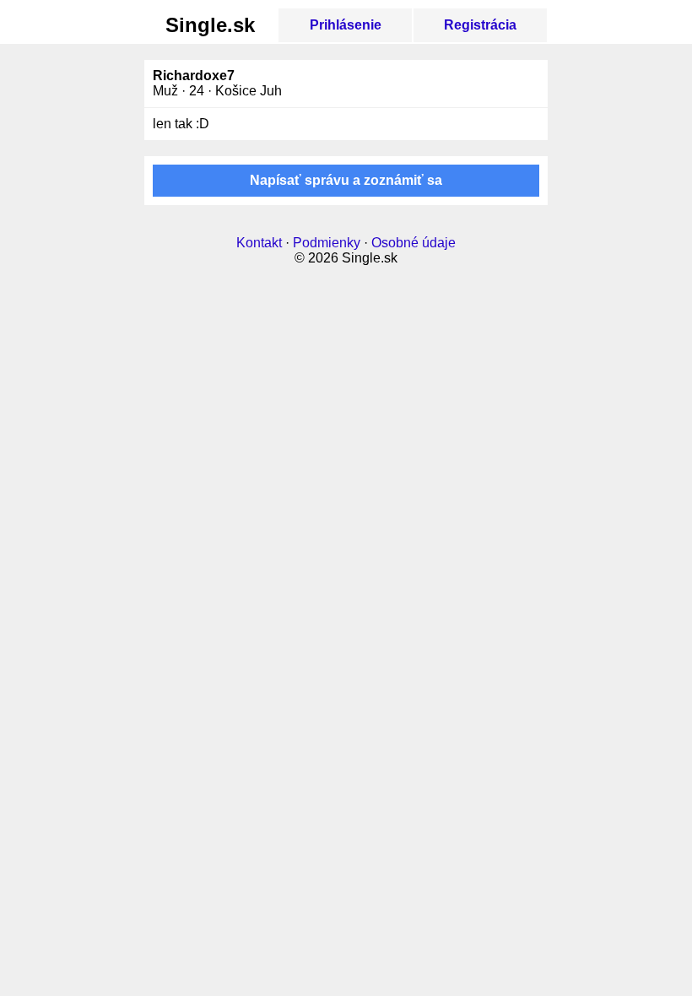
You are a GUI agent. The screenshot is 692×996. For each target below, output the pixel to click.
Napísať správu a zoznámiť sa (346, 180)
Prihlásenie (345, 25)
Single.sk (210, 25)
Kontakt (259, 242)
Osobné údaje (413, 242)
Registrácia (480, 25)
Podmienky (326, 242)
